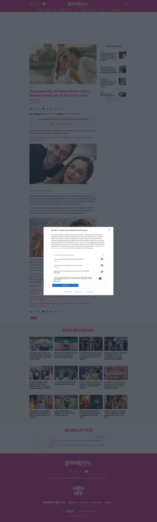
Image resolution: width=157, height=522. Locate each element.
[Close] (110, 230)
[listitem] (78, 255)
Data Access (78, 292)
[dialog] (78, 261)
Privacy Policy (89, 292)
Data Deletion (68, 292)
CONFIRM (65, 285)
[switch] (101, 259)
